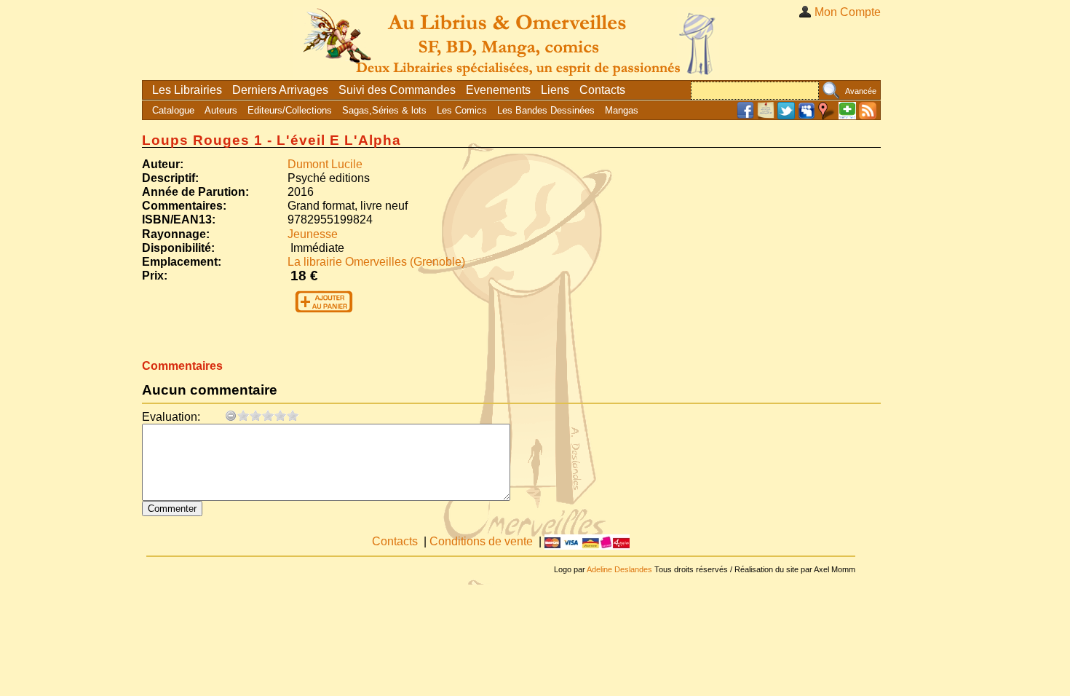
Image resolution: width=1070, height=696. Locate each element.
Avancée (860, 91)
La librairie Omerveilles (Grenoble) (376, 262)
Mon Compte (848, 12)
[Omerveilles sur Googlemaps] (827, 116)
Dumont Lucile (325, 164)
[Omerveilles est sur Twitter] (786, 116)
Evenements (498, 90)
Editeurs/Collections (289, 110)
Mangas (621, 110)
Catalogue (173, 110)
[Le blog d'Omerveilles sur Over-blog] (765, 116)
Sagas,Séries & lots (384, 110)
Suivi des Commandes (397, 90)
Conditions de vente (481, 541)
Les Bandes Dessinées (546, 110)
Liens (555, 90)
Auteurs (221, 110)
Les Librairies (187, 90)
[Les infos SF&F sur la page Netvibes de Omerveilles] (847, 116)
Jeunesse (313, 234)
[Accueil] (511, 39)
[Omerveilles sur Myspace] (806, 116)
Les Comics (462, 110)
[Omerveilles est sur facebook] (745, 116)
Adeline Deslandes (619, 569)
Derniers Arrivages (280, 90)
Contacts (602, 90)
